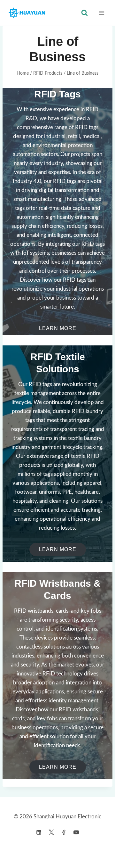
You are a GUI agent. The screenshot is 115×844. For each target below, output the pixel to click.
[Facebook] (63, 832)
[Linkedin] (38, 832)
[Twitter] (51, 832)
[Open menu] (101, 13)
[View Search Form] (84, 13)
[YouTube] (76, 832)
